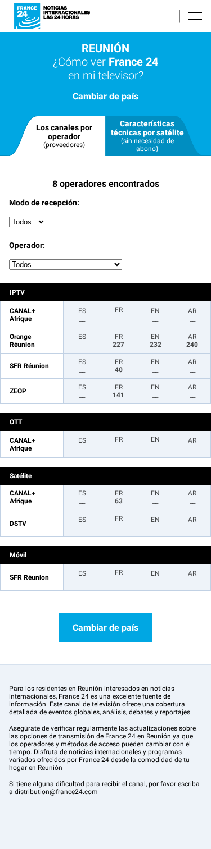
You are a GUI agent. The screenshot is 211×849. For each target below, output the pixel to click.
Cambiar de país (105, 96)
